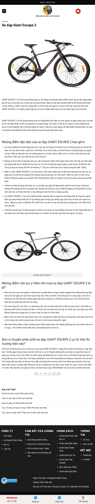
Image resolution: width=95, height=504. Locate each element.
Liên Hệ (7, 449)
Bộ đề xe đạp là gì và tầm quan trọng (17, 393)
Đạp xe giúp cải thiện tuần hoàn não (17, 403)
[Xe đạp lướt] (47, 11)
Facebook (87, 455)
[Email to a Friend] (50, 374)
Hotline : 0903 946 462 (47, 2)
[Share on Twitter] (45, 374)
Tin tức (5, 21)
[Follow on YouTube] (78, 11)
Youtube (86, 459)
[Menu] (4, 11)
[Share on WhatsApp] (36, 374)
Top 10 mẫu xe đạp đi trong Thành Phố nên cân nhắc (24, 408)
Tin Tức (86, 440)
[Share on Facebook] (41, 374)
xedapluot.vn (41, 358)
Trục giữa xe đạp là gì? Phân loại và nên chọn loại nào (25, 412)
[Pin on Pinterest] (54, 374)
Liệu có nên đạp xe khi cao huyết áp (17, 398)
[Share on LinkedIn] (59, 374)
